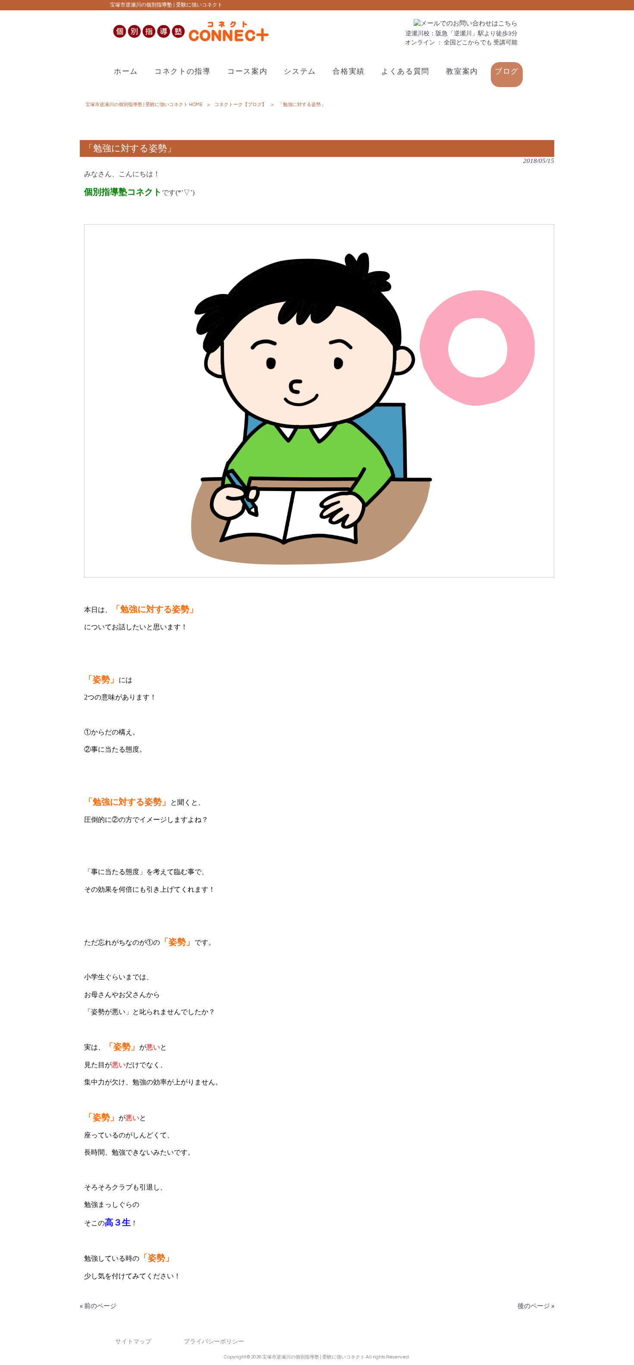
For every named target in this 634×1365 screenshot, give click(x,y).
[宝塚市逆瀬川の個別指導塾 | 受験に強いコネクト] (190, 41)
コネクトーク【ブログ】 (240, 104)
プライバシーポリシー (214, 1341)
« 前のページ (98, 1306)
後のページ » (536, 1306)
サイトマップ (133, 1341)
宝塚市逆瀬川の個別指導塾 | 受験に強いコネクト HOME (144, 104)
